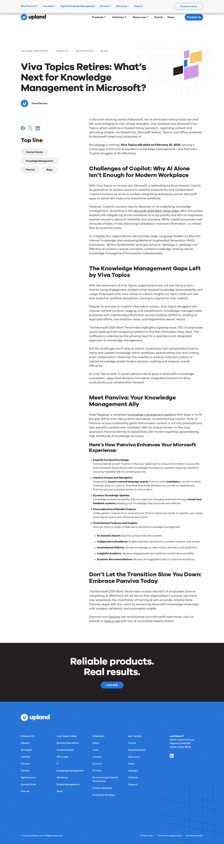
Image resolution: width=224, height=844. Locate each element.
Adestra (25, 743)
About (95, 743)
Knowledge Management (39, 161)
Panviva (62, 51)
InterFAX (25, 756)
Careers (96, 756)
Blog (104, 51)
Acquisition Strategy (103, 795)
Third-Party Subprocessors (169, 835)
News (131, 763)
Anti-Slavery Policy (194, 835)
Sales (60, 791)
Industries (48, 6)
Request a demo (188, 6)
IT (58, 763)
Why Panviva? (28, 6)
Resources (122, 6)
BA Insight (26, 749)
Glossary (133, 770)
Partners (105, 6)
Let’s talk (112, 685)
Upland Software (35, 51)
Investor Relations (102, 788)
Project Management (68, 784)
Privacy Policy (147, 835)
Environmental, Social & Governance (105, 779)
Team (95, 749)
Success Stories (136, 749)
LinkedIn (172, 756)
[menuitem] (100, 17)
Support (132, 784)
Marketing (62, 777)
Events (132, 743)
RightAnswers (28, 777)
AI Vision (97, 770)
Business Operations (68, 743)
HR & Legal (62, 756)
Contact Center (34, 152)
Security (97, 763)
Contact (132, 777)
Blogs (49, 169)
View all (25, 791)
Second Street (28, 784)
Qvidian (25, 770)
